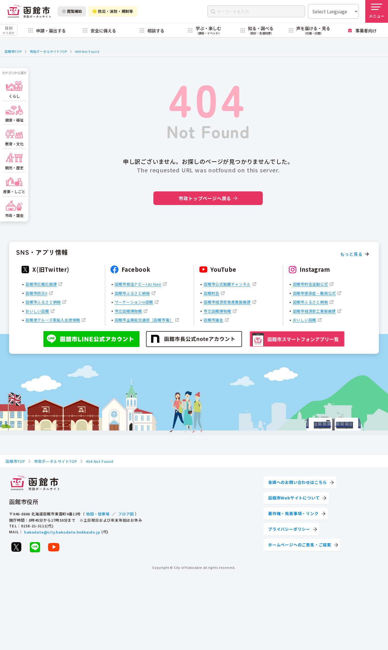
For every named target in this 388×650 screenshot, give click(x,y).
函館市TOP (13, 51)
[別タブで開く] (16, 547)
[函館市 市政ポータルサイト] (29, 11)
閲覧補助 (74, 11)
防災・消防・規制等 (115, 11)
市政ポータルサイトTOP (48, 51)
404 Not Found (87, 51)
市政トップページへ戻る (205, 198)
